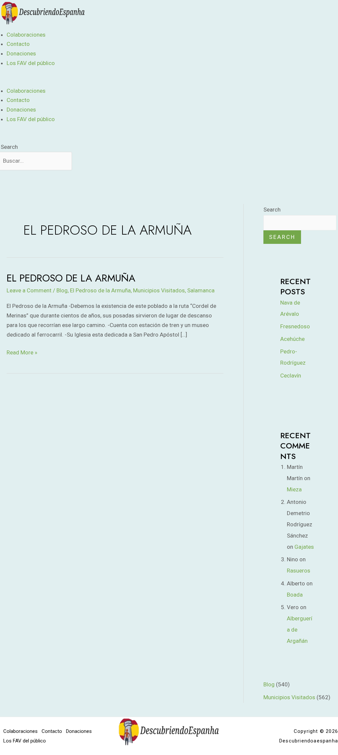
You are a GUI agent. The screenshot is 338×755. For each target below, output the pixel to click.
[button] (114, 81)
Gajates (304, 546)
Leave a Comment (29, 290)
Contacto (18, 44)
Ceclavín (290, 375)
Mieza (294, 489)
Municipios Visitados (159, 290)
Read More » (22, 352)
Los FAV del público (31, 63)
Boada (295, 594)
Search (9, 147)
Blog (62, 290)
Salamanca (201, 290)
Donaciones (21, 53)
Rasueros (298, 570)
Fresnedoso (295, 326)
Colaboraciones (26, 34)
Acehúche (292, 339)
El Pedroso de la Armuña (71, 278)
